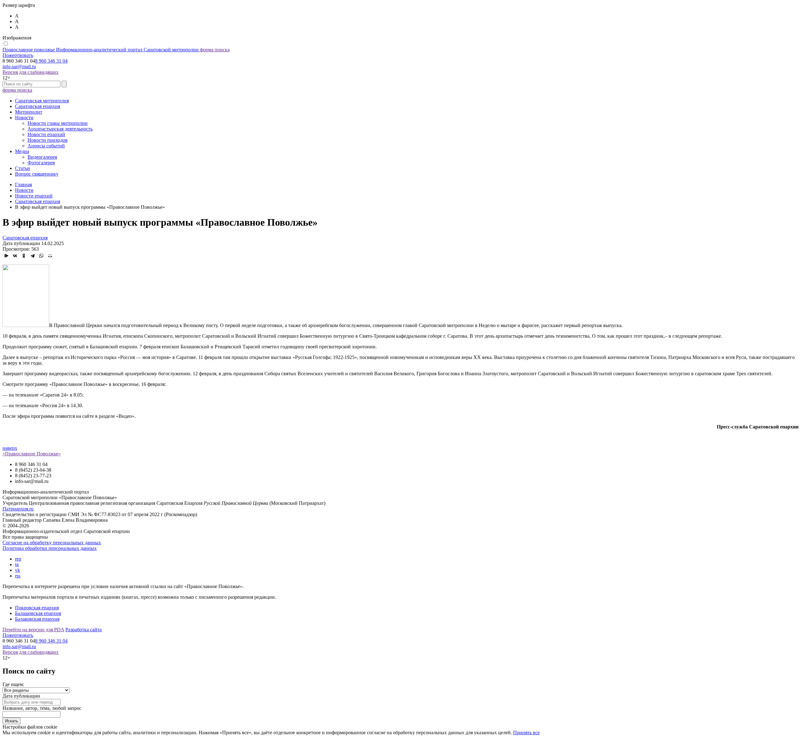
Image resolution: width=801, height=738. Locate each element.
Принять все (526, 732)
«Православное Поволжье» (32, 453)
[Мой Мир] (50, 255)
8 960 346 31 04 (51, 61)
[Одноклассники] (24, 255)
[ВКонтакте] (15, 255)
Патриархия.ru (18, 508)
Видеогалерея (42, 157)
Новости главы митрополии (58, 123)
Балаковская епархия (37, 619)
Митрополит (28, 112)
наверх (10, 448)
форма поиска (215, 49)
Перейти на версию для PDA (33, 629)
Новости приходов (48, 140)
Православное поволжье (101, 49)
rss (17, 575)
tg (17, 564)
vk (17, 570)
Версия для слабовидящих (31, 72)
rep (18, 558)
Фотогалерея (41, 162)
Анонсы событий (46, 145)
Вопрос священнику (37, 174)
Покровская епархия (37, 607)
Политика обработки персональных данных (50, 548)
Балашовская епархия (38, 613)
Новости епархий (46, 134)
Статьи (22, 168)
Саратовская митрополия (42, 100)
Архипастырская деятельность (60, 128)
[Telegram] (32, 255)
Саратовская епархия (37, 106)
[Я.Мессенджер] (6, 255)
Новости (24, 117)
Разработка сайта (83, 629)
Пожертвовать (18, 55)
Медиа (22, 151)
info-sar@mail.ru (19, 66)
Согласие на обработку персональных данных (52, 542)
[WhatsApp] (41, 255)
